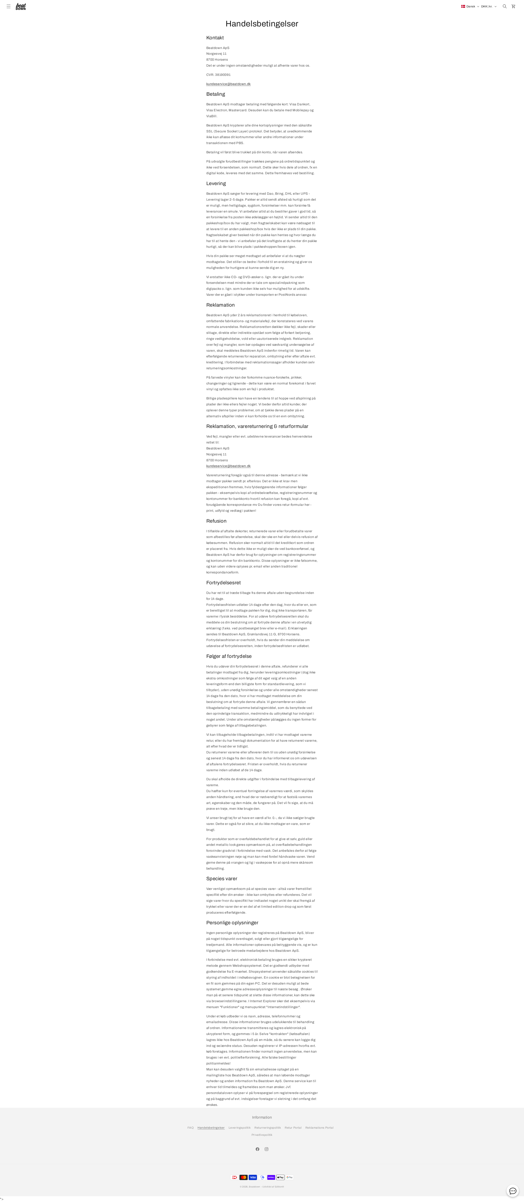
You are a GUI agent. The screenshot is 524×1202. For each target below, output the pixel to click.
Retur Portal (293, 1127)
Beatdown (254, 1186)
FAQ (190, 1127)
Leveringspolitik (240, 1127)
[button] (8, 6)
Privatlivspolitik (262, 1134)
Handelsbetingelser (211, 1127)
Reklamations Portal (319, 1127)
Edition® (279, 1186)
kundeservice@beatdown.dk (228, 84)
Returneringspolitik (267, 1127)
